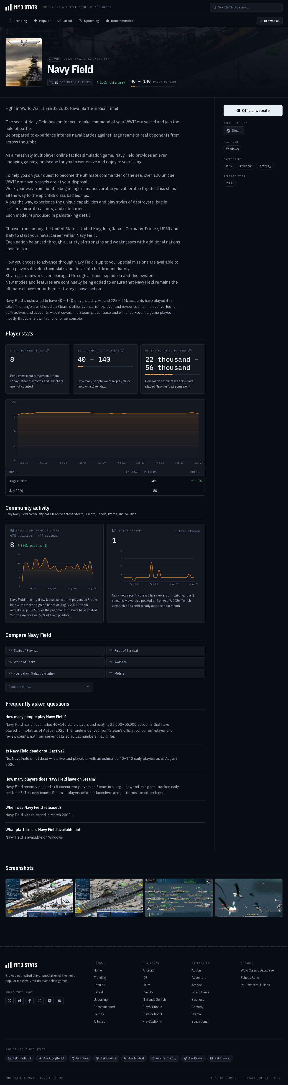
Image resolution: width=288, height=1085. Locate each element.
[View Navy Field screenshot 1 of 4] (39, 898)
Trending (20, 21)
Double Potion (52, 1078)
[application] (105, 433)
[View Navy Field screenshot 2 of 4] (109, 898)
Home (98, 970)
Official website (256, 110)
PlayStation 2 (152, 1007)
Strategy (264, 166)
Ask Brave (195, 1058)
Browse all (272, 21)
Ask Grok (82, 1058)
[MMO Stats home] (21, 7)
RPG (229, 166)
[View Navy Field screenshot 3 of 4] (179, 898)
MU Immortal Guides (255, 985)
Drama (196, 1014)
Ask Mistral (136, 1058)
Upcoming (91, 21)
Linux (146, 985)
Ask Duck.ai (222, 1058)
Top (280, 1078)
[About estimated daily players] (122, 350)
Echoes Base (250, 978)
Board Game (200, 992)
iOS (145, 978)
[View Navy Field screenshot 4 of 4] (249, 898)
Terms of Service (223, 1078)
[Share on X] (9, 1001)
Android (148, 970)
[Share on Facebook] (29, 1001)
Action (196, 970)
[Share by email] (60, 1001)
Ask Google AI (53, 1058)
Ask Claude (108, 1058)
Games (99, 1014)
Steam (236, 131)
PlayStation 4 (152, 1021)
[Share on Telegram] (50, 1001)
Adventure (199, 978)
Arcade (197, 985)
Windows (232, 149)
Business (198, 1000)
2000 (229, 183)
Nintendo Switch (154, 1000)
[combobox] (49, 686)
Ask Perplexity (166, 1058)
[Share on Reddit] (19, 1001)
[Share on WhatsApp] (40, 1001)
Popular (45, 21)
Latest (67, 21)
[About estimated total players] (189, 350)
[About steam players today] (47, 350)
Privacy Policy (255, 1078)
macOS (148, 992)
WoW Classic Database (257, 970)
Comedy (197, 1007)
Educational (200, 1021)
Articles (99, 1021)
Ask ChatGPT (22, 1058)
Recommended (122, 21)
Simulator (245, 166)
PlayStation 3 (152, 1014)
